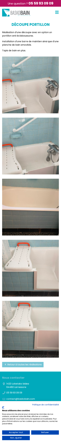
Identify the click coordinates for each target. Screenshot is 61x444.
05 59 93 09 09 (41, 3)
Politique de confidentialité (45, 404)
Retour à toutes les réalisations (24, 364)
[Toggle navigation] (57, 12)
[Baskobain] (16, 12)
